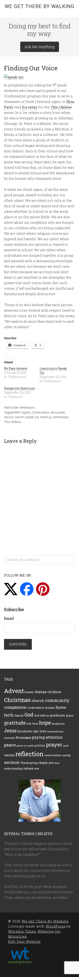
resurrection (52, 755)
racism (8, 417)
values (28, 768)
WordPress (56, 926)
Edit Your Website (24, 941)
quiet (66, 745)
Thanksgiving (29, 762)
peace (10, 745)
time (56, 762)
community (57, 700)
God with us (41, 715)
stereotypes (60, 417)
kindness (24, 731)
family (19, 715)
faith (9, 715)
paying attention (47, 737)
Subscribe (18, 644)
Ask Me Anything (39, 46)
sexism (19, 417)
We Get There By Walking (39, 6)
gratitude (15, 722)
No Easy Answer (16, 368)
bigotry (26, 412)
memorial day (55, 731)
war (36, 768)
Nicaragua (23, 737)
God (28, 714)
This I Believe (12, 422)
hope (45, 722)
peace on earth (25, 745)
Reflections (27, 407)
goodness (57, 715)
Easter (61, 707)
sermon (12, 762)
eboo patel (58, 412)
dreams (50, 707)
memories (9, 737)
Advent (14, 691)
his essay (29, 107)
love (42, 731)
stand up (46, 417)
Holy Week (32, 723)
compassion (15, 707)
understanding (13, 768)
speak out (32, 417)
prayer (54, 744)
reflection (29, 754)
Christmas (17, 699)
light (36, 731)
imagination (58, 723)
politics (39, 745)
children (54, 692)
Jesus (10, 730)
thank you (46, 763)
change (40, 692)
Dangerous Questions (19, 388)
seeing (66, 755)
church (38, 700)
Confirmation (41, 412)
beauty (29, 692)
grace (69, 715)
